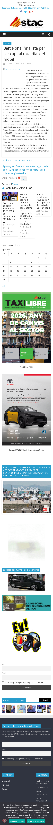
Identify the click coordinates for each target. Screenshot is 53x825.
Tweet (15, 184)
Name (4, 664)
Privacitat (5, 785)
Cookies (5, 789)
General (7, 43)
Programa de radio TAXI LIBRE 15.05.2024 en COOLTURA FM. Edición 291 (9, 212)
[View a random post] (48, 34)
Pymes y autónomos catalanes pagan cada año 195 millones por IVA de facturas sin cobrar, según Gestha (25, 170)
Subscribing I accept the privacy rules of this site (24, 682)
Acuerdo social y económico (19, 160)
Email (4, 673)
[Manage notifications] (4, 821)
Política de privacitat (36, 821)
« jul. (3, 286)
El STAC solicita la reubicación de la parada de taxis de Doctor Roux (43, 201)
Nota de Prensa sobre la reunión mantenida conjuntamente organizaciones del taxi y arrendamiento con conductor (26, 209)
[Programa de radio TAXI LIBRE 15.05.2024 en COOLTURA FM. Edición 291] (10, 193)
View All (45, 700)
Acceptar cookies (17, 821)
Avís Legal (6, 781)
